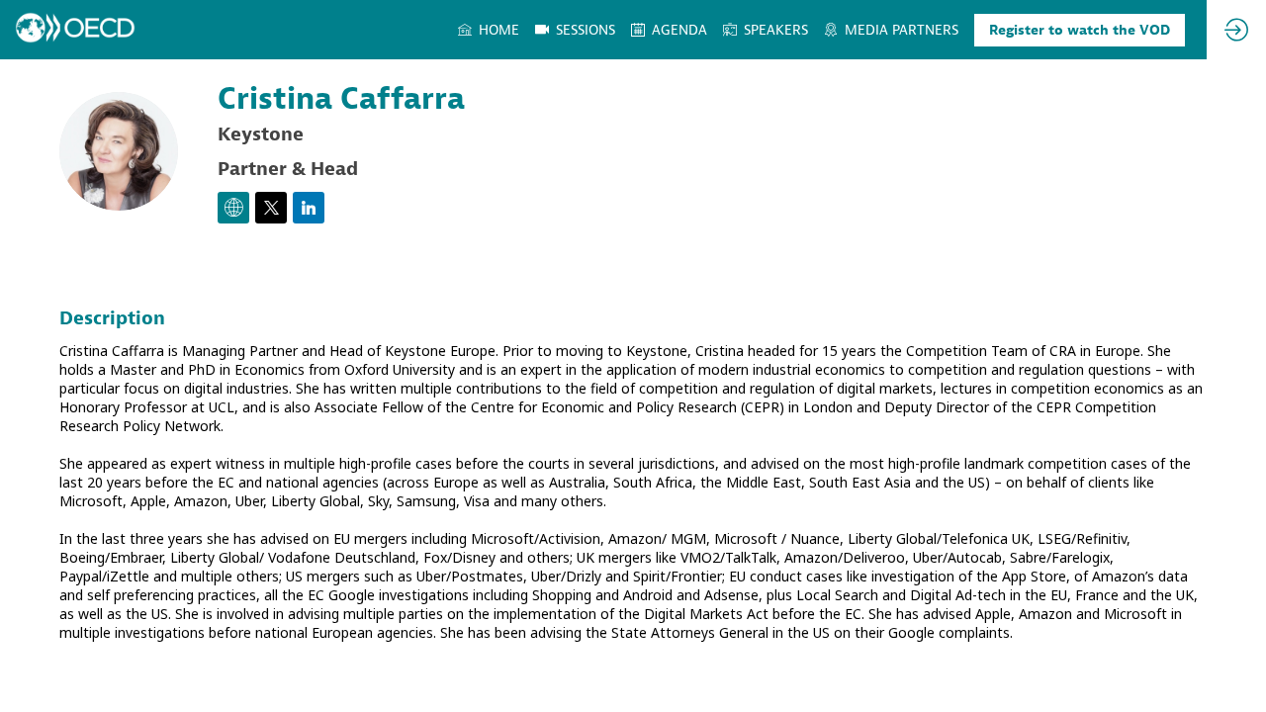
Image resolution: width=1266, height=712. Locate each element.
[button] (1079, 30)
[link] (488, 29)
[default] (575, 29)
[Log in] (1236, 29)
